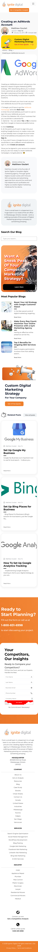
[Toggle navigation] (33, 4)
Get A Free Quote (14, 404)
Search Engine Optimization (17, 833)
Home (4, 50)
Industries (18, 806)
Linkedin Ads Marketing (18, 852)
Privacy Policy (11, 948)
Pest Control (18, 880)
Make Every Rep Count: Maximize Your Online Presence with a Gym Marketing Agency (25, 324)
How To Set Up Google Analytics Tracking (17, 564)
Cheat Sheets (18, 794)
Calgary (18, 816)
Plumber (18, 876)
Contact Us (18, 797)
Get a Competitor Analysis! (19, 10)
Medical (18, 899)
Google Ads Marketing (18, 846)
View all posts (30, 415)
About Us (17, 775)
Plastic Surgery (17, 883)
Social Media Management (18, 837)
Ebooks (18, 791)
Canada (18, 800)
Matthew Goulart (19, 28)
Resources (18, 781)
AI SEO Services (18, 859)
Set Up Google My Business (15, 452)
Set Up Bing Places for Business (17, 508)
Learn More (19, 287)
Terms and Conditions (24, 948)
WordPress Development (18, 840)
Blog (10, 50)
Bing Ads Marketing (18, 856)
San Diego (18, 819)
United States (18, 803)
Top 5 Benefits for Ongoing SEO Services (25, 343)
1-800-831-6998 (18, 931)
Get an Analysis (18, 778)
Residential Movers (18, 892)
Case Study (18, 787)
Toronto (18, 813)
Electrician (18, 886)
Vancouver (18, 822)
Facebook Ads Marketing (18, 849)
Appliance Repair (18, 873)
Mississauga (18, 810)
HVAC (18, 870)
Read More (17, 317)
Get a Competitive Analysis (17, 919)
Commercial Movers (18, 895)
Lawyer (18, 889)
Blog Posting (18, 843)
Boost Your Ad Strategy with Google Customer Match (25, 304)
